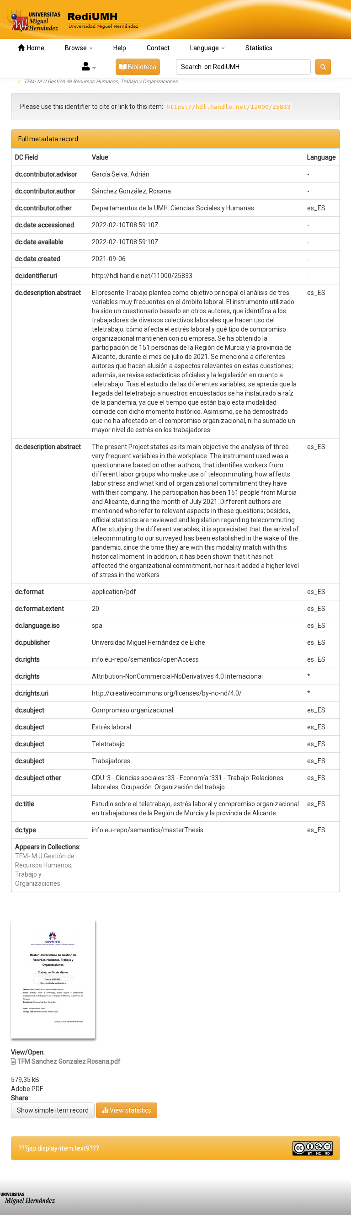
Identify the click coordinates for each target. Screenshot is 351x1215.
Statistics (258, 48)
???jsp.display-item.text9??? (58, 1148)
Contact (158, 48)
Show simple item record (53, 1110)
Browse (76, 48)
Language (205, 48)
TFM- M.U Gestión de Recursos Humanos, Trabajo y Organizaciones (101, 82)
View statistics (129, 1110)
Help (119, 48)
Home (34, 48)
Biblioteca (141, 66)
